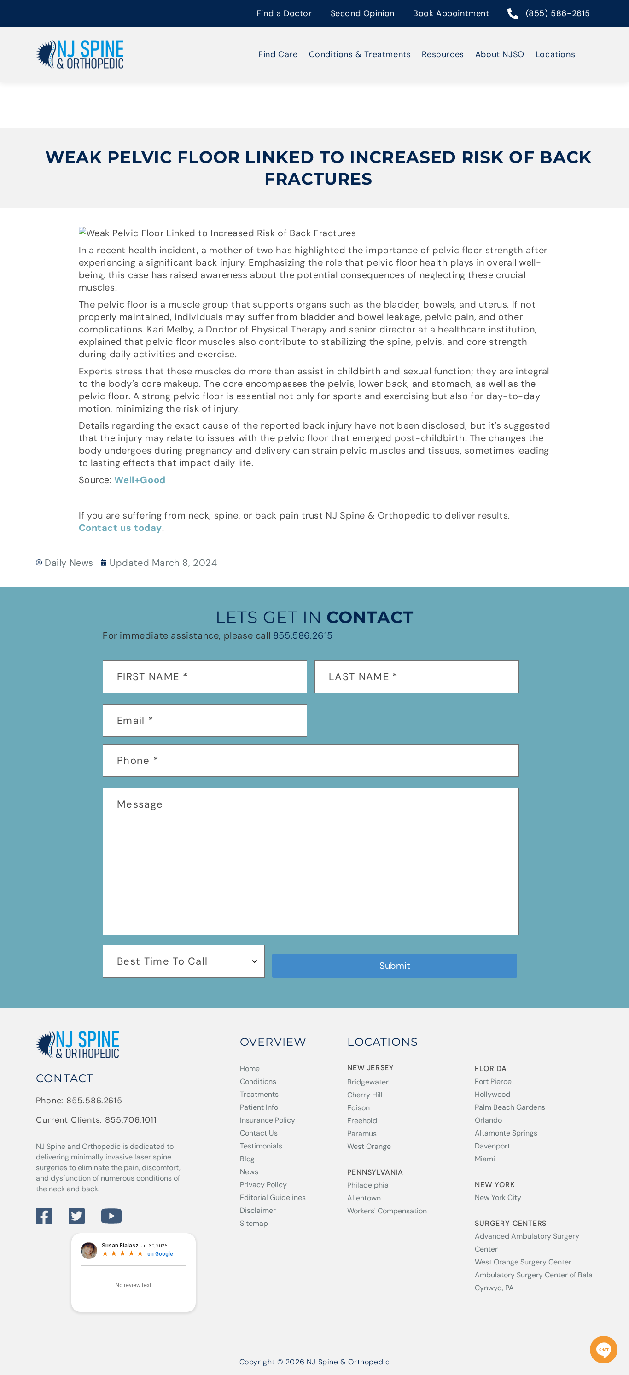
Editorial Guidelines (273, 1197)
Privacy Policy (263, 1184)
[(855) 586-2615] (513, 14)
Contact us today (121, 528)
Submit (394, 966)
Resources (443, 54)
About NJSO (499, 54)
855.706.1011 (131, 1119)
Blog (247, 1159)
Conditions (258, 1081)
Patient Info (259, 1107)
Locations (555, 54)
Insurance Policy (267, 1120)
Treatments (259, 1094)
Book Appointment (451, 13)
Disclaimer (258, 1210)
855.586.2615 (303, 635)
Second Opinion (363, 13)
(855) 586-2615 (558, 13)
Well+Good (139, 480)
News (249, 1172)
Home (250, 1068)
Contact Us (259, 1133)
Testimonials (261, 1146)
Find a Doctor (284, 13)
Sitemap (254, 1223)
